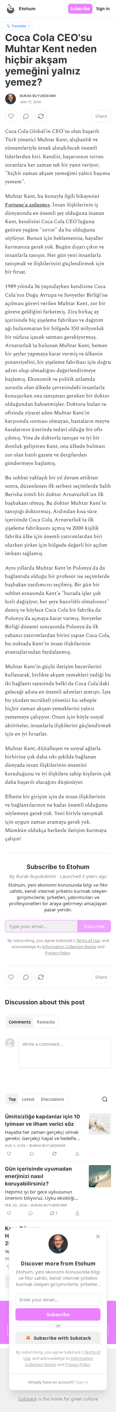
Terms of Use (88, 940)
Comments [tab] (20, 1022)
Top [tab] (12, 1099)
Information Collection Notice (69, 946)
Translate (18, 25)
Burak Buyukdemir (38, 96)
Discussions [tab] (52, 1099)
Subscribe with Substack (62, 1338)
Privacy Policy (77, 1364)
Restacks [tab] (46, 1022)
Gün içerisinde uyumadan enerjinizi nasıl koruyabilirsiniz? (38, 1176)
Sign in (103, 8)
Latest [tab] (28, 1099)
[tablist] (31, 1022)
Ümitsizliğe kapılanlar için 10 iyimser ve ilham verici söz (42, 1120)
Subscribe (80, 8)
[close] (98, 1236)
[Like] (11, 116)
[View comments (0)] (26, 116)
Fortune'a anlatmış (27, 205)
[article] (58, 1135)
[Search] (105, 1099)
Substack (27, 1399)
